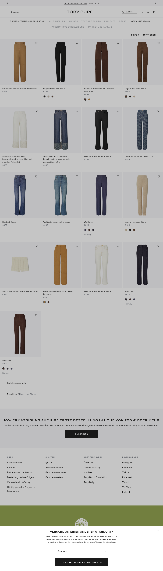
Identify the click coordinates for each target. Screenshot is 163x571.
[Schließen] (158, 531)
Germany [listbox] (62, 551)
